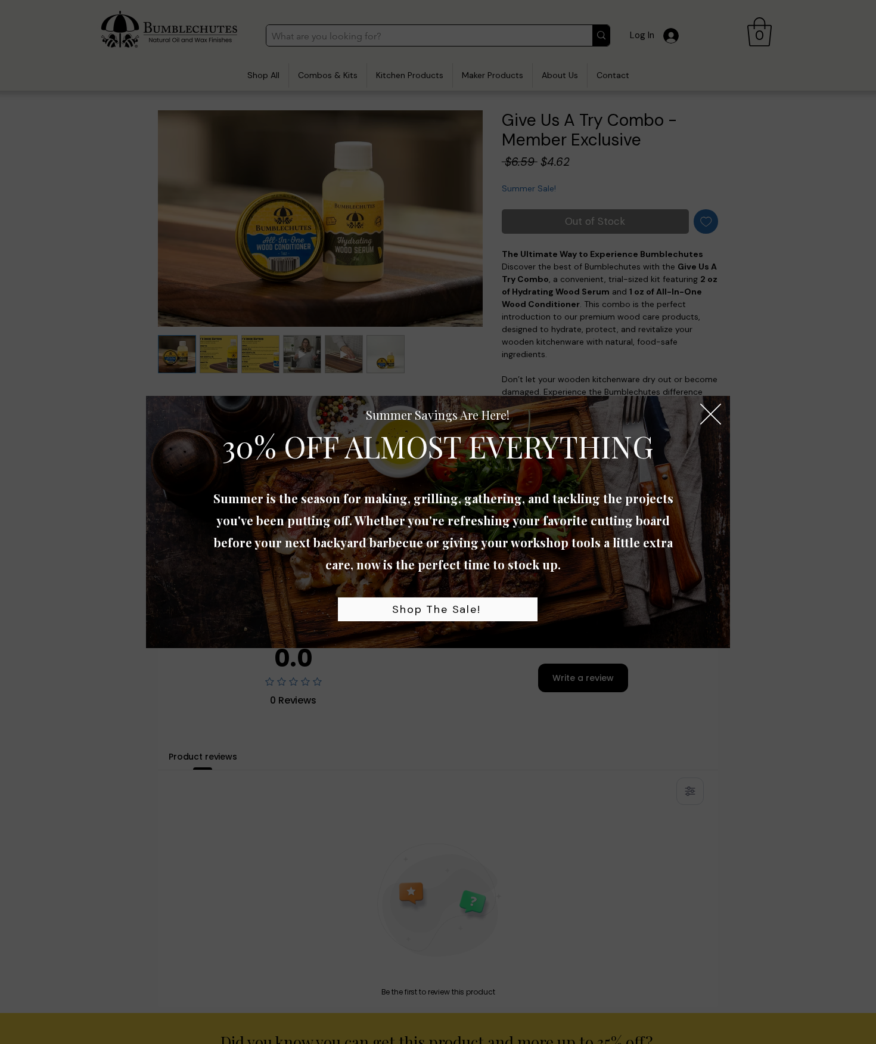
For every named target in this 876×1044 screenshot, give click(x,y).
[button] (710, 414)
